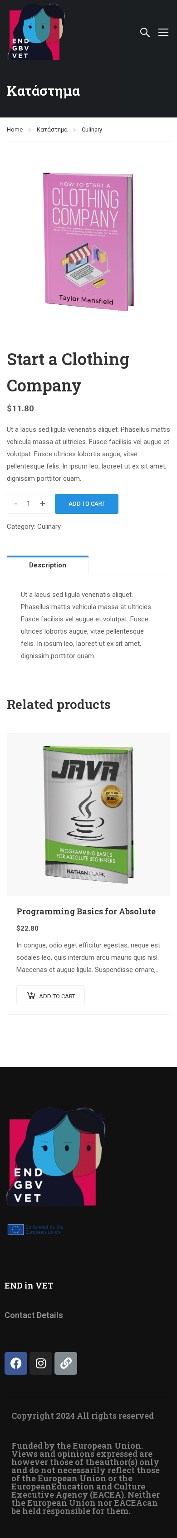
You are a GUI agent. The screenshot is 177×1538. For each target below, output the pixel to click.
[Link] (65, 1363)
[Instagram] (41, 1363)
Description (47, 565)
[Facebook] (16, 1363)
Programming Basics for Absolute (86, 911)
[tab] (47, 565)
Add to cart (87, 503)
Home (15, 129)
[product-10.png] (88, 241)
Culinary (92, 129)
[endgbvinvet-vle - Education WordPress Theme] (36, 31)
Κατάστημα (52, 129)
